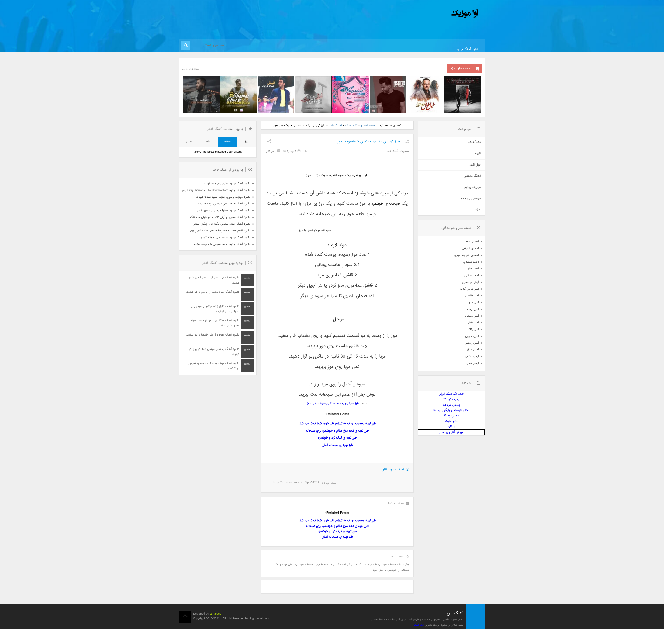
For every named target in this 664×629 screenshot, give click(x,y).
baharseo (215, 614)
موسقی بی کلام (471, 198)
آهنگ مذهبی (472, 176)
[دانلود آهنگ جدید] (422, 14)
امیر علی (474, 302)
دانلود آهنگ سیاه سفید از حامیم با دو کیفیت (212, 292)
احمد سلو (473, 268)
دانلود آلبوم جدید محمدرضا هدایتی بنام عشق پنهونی (220, 230)
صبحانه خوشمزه (304, 564)
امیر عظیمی (472, 295)
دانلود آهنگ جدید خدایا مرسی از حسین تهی (224, 210)
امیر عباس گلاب (469, 288)
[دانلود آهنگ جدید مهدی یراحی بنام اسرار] (313, 94)
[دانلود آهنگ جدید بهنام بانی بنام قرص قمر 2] (238, 94)
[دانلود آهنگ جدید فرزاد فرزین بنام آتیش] (276, 94)
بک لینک (418, 625)
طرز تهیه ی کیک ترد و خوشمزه (337, 438)
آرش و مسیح (470, 282)
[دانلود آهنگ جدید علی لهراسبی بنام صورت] (350, 94)
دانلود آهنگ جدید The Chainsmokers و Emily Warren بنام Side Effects (216, 190)
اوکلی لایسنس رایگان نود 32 (451, 410)
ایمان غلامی (472, 356)
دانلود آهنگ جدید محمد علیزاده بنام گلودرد (225, 237)
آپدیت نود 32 (451, 399)
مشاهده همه (190, 69)
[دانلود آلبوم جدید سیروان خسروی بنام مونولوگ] (462, 94)
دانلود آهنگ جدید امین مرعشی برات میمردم (224, 203)
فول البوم (475, 165)
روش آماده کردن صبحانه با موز (334, 564)
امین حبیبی (472, 336)
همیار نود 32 (451, 416)
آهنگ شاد (335, 125)
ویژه (478, 210)
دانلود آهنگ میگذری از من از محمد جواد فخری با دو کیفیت (214, 323)
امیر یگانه (473, 329)
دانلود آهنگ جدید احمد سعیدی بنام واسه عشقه (222, 244)
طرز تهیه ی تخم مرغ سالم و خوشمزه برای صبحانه (337, 431)
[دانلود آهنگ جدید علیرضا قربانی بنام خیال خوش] (425, 94)
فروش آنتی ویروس (451, 432)
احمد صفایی (471, 275)
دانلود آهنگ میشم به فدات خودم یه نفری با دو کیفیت (213, 366)
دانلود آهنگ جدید (467, 49)
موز (375, 570)
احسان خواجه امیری (466, 255)
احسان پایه (472, 241)
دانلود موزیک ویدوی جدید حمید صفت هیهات (223, 197)
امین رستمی (472, 342)
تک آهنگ (351, 125)
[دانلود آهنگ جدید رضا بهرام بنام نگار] (388, 94)
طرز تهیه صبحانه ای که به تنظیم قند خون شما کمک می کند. (337, 423)
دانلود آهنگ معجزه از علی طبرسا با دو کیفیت (212, 334)
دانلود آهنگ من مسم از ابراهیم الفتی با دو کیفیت (214, 280)
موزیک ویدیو (472, 187)
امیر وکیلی (473, 322)
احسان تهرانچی (470, 248)
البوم (478, 153)
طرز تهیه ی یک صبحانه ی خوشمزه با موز (368, 141)
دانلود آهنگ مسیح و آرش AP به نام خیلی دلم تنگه (220, 217)
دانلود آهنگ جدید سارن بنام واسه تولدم (227, 183)
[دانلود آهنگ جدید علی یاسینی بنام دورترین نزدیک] (201, 94)
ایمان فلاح (472, 363)
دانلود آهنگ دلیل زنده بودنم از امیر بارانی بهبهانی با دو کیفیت (215, 309)
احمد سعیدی (471, 261)
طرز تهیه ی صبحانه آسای (337, 445)
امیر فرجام (473, 309)
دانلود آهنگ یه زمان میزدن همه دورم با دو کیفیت (214, 352)
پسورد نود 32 (451, 405)
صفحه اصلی (368, 125)
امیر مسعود (472, 315)
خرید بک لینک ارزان (451, 394)
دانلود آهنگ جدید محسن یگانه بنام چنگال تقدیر (222, 224)
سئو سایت (451, 421)
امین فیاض (472, 349)
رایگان (451, 426)
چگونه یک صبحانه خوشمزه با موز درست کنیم (382, 564)
